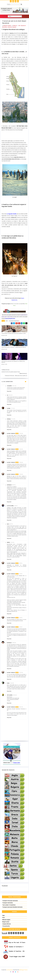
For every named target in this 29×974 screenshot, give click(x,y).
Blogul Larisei (5, 921)
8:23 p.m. (11, 524)
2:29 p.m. (20, 627)
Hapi (3, 915)
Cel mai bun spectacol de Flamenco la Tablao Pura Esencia (13, 362)
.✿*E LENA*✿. (10, 695)
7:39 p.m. (15, 505)
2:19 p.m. (20, 573)
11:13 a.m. (13, 419)
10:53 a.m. (21, 707)
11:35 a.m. (12, 542)
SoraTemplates (9, 969)
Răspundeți (9, 391)
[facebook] (11, 1)
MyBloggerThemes (23, 969)
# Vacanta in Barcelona (14, 320)
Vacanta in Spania (12, 27)
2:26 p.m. (20, 617)
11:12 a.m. (13, 408)
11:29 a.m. (21, 474)
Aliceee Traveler (11, 433)
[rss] (18, 1)
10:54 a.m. (10, 395)
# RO (7, 320)
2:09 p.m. (20, 563)
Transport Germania (7, 902)
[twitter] (15, 1)
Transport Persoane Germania (10, 900)
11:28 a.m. (21, 462)
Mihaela (9, 418)
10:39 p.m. (14, 642)
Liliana (8, 408)
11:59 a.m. (12, 683)
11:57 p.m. (21, 672)
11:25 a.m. (21, 433)
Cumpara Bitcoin (6, 924)
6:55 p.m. (14, 484)
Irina (8, 683)
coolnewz (9, 385)
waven (8, 542)
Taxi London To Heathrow (8, 905)
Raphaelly (9, 484)
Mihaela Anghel (6, 919)
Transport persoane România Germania (12, 907)
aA (7, 395)
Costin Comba (10, 505)
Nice (8, 524)
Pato (3, 917)
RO (19, 25)
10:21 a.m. (14, 385)
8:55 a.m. (15, 695)
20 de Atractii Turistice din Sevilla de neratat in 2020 (14, 333)
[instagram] (13, 1)
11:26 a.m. (21, 449)
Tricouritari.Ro (6, 926)
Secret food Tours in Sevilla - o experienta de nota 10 (14, 347)
